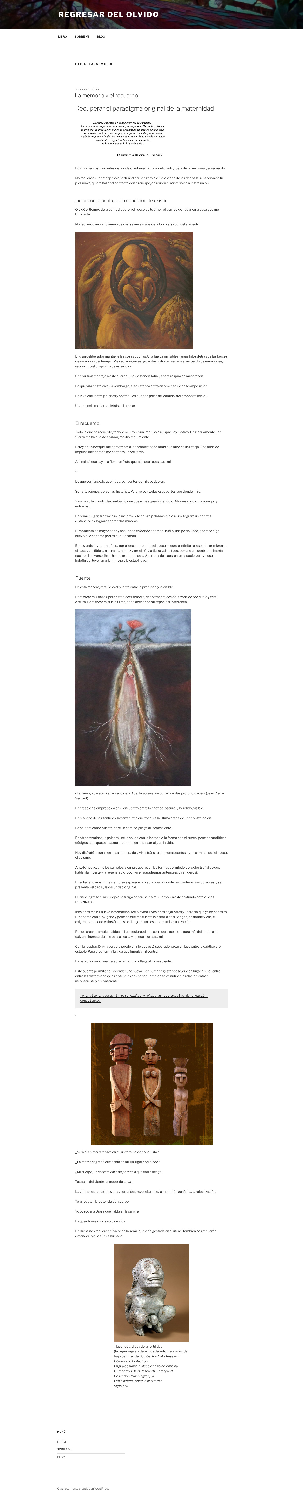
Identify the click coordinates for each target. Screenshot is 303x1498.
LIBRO (62, 36)
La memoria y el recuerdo (106, 95)
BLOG (101, 36)
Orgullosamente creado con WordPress (83, 1488)
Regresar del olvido (108, 14)
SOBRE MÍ (82, 36)
